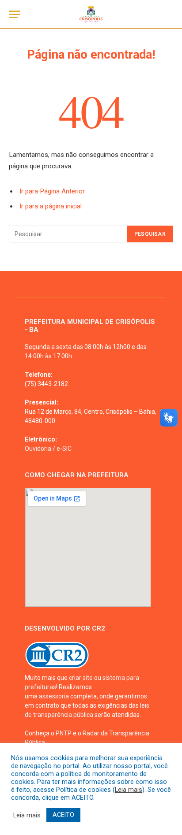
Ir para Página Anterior (52, 191)
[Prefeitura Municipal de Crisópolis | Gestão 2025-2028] (91, 14)
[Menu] (14, 14)
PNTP (64, 733)
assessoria (54, 696)
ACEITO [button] (63, 814)
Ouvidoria (38, 448)
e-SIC (64, 448)
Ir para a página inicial (50, 206)
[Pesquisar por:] (68, 234)
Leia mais (128, 790)
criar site (81, 677)
